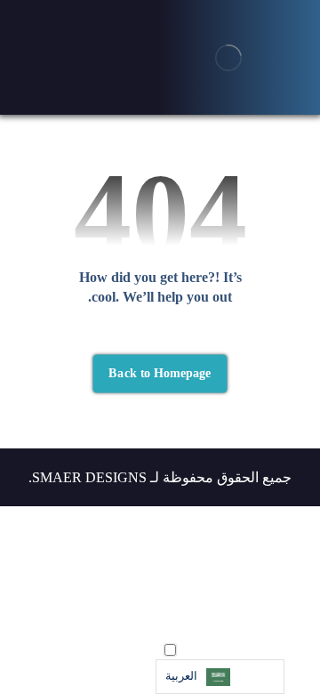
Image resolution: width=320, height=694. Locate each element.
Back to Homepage (159, 373)
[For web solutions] (228, 57)
